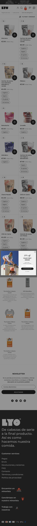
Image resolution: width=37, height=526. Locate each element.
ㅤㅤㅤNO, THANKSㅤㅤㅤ (27, 271)
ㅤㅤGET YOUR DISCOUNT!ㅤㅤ (27, 268)
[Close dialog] (35, 252)
